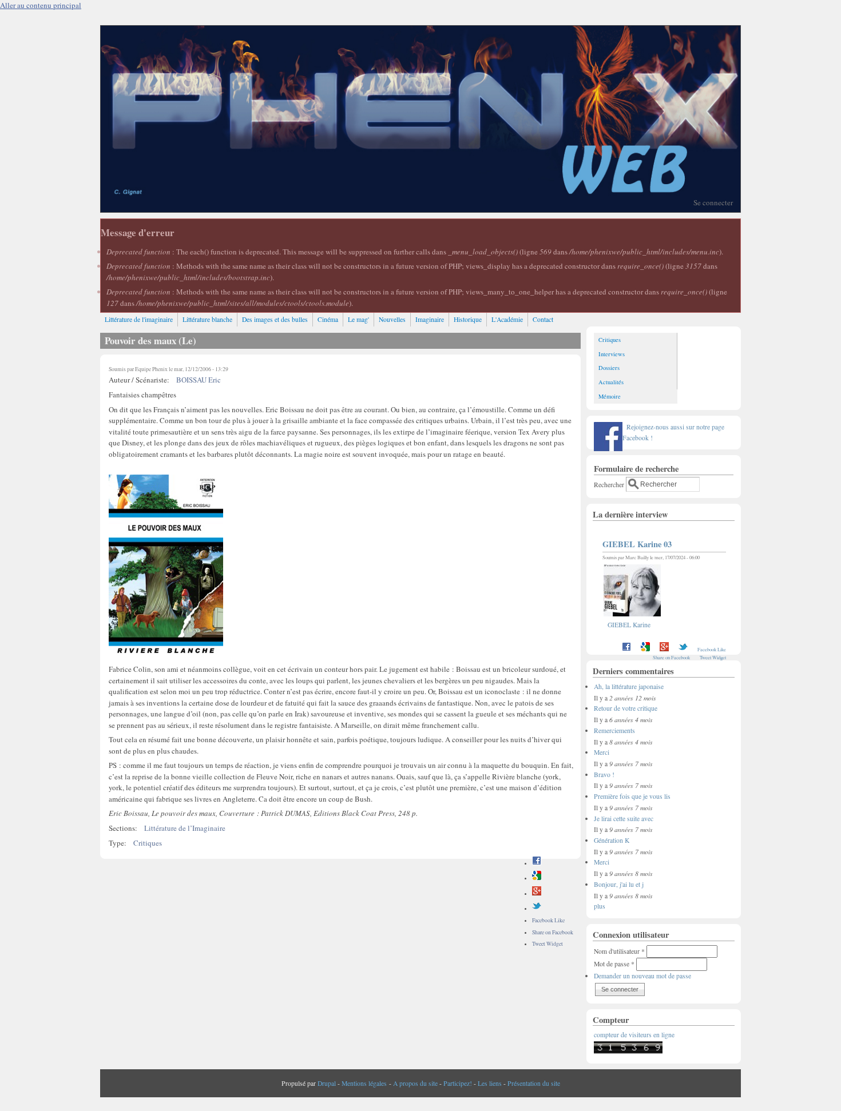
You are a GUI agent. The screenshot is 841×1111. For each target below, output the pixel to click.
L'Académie (507, 319)
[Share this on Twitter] (536, 908)
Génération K (611, 840)
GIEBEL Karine (629, 624)
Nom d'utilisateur (619, 951)
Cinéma (328, 319)
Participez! (457, 1083)
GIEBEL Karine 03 (637, 544)
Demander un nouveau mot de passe (642, 975)
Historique (468, 319)
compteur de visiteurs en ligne (634, 1034)
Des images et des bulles (275, 319)
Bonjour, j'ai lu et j (619, 884)
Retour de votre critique (625, 708)
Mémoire (609, 396)
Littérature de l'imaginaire (139, 319)
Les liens (490, 1083)
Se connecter (713, 202)
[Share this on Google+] (536, 893)
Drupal (327, 1083)
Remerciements (614, 730)
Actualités (611, 382)
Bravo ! (604, 774)
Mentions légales (364, 1083)
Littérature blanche (207, 319)
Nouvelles (392, 319)
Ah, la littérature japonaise (629, 686)
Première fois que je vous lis (632, 796)
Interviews (611, 354)
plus (599, 906)
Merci (601, 752)
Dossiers (609, 368)
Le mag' (358, 319)
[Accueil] (420, 209)
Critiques (147, 843)
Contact (543, 319)
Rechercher (610, 484)
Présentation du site (533, 1083)
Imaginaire (429, 319)
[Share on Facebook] (536, 863)
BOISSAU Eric (198, 380)
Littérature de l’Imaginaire (184, 828)
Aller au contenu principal (40, 5)
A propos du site (415, 1083)
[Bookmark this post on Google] (536, 878)
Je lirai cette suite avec (623, 818)
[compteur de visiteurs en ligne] (628, 1051)
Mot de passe (614, 963)
